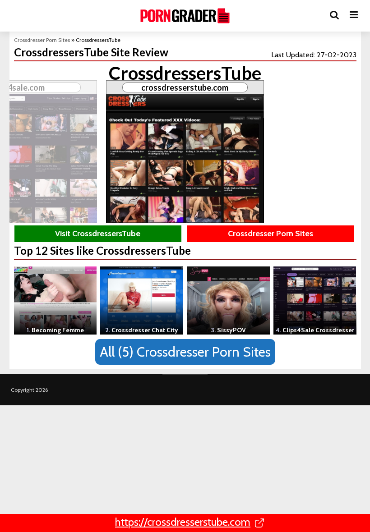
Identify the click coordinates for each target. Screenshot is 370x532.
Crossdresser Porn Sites (42, 40)
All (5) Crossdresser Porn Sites (185, 352)
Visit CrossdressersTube (97, 233)
